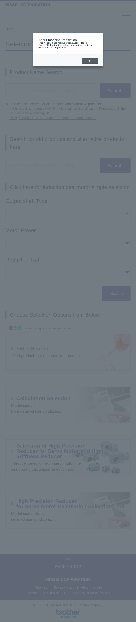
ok (89, 61)
